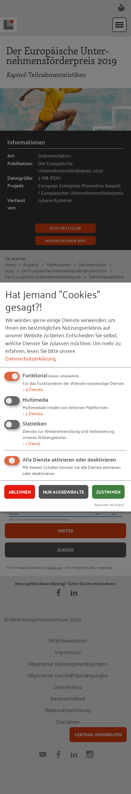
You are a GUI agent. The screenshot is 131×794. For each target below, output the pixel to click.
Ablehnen (20, 491)
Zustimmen (108, 491)
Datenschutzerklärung (30, 358)
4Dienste (33, 389)
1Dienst (31, 443)
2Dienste (33, 413)
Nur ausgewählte (63, 491)
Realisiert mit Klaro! (109, 504)
